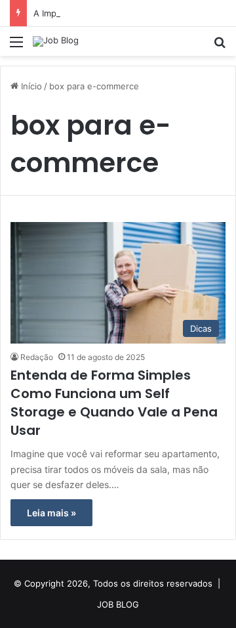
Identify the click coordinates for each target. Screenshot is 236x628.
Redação (36, 357)
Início (30, 86)
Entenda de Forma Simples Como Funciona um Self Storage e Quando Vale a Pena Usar (114, 402)
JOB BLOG (118, 604)
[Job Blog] (56, 41)
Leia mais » (51, 512)
